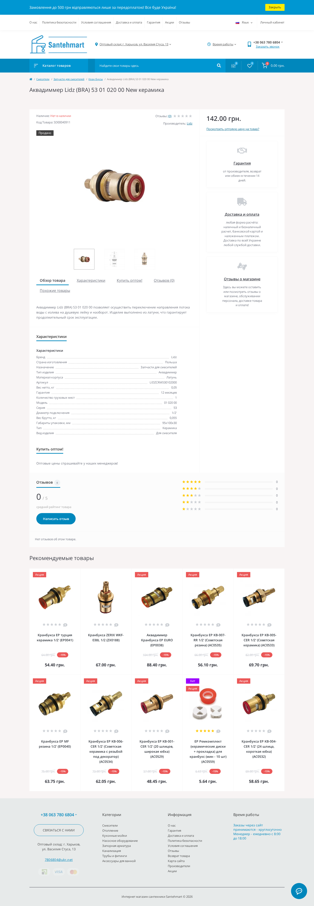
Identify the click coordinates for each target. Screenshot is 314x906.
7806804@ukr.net (59, 859)
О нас (33, 22)
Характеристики (91, 280)
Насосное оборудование (120, 841)
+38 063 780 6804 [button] (57, 814)
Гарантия (153, 22)
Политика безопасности (59, 22)
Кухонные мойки (114, 835)
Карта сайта (176, 861)
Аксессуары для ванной (119, 861)
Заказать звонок (268, 46)
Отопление (110, 830)
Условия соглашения (96, 22)
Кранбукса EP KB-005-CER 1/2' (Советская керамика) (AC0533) (259, 640)
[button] (134, 44)
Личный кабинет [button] (272, 22)
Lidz (189, 123)
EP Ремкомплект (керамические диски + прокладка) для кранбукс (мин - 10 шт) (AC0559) (208, 751)
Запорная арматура (116, 846)
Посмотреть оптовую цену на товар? (232, 129)
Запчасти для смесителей (69, 79)
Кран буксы (95, 79)
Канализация (111, 851)
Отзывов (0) (164, 280)
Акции (169, 22)
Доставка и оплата (129, 22)
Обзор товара (52, 280)
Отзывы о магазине (242, 279)
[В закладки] (78, 572)
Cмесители (42, 79)
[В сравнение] (72, 572)
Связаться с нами (59, 830)
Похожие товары (55, 290)
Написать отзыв (56, 519)
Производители (179, 866)
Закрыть (275, 7)
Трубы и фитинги (114, 856)
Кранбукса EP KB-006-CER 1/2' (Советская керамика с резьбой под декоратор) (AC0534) (105, 751)
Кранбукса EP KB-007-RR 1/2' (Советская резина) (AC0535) (208, 640)
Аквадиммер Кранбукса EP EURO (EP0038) (157, 640)
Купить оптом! (129, 280)
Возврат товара (179, 856)
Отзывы (184, 22)
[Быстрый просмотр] (65, 572)
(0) (169, 116)
